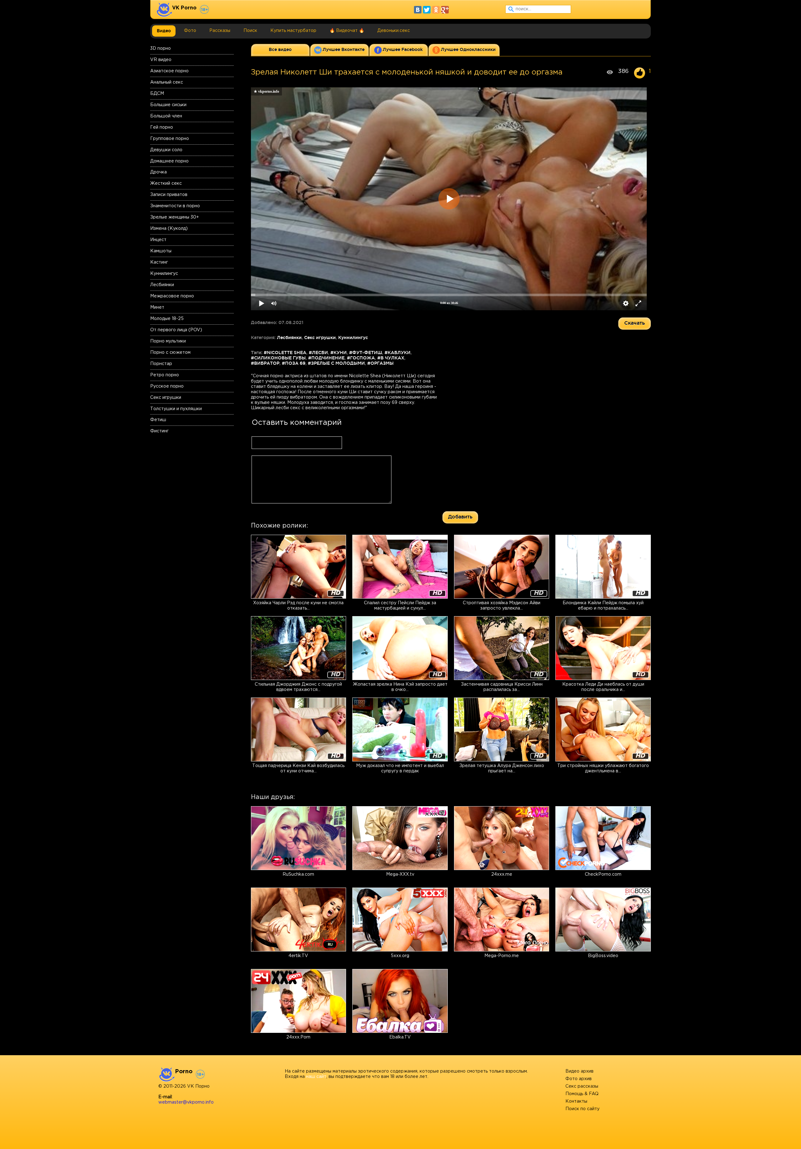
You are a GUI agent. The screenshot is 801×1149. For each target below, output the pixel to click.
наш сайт (316, 1077)
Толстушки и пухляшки (176, 409)
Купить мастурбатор (293, 31)
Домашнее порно (169, 161)
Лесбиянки (162, 285)
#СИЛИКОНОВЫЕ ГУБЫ (278, 357)
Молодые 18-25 (167, 319)
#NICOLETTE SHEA (285, 352)
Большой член (166, 116)
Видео (164, 30)
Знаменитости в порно (175, 206)
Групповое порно (169, 139)
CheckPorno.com (603, 874)
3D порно (160, 48)
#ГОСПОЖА (361, 357)
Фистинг (159, 431)
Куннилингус (164, 274)
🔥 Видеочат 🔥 (346, 31)
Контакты (576, 1101)
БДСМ (157, 93)
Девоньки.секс (393, 31)
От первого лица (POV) (176, 330)
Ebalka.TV (400, 1037)
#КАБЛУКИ (398, 352)
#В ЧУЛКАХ (390, 357)
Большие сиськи (168, 105)
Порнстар (161, 364)
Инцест (158, 240)
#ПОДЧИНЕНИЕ (326, 357)
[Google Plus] (445, 9)
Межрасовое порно (172, 296)
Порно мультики (168, 341)
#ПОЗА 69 (293, 363)
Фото (190, 31)
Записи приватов (168, 195)
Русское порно (167, 386)
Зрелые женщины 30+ (174, 217)
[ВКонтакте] (417, 9)
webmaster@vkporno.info (186, 1102)
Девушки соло (166, 150)
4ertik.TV (298, 956)
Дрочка (158, 172)
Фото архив (578, 1079)
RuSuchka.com (298, 874)
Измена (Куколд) (169, 228)
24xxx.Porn (298, 1037)
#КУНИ (338, 352)
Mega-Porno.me (501, 956)
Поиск (250, 31)
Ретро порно (164, 375)
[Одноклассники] (436, 9)
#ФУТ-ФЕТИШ (365, 352)
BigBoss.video (603, 956)
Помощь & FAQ (582, 1094)
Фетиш (158, 420)
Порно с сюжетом (170, 352)
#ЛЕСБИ (318, 352)
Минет (157, 307)
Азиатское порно (169, 71)
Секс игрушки (165, 397)
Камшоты (160, 251)
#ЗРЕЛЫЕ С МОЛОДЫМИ (336, 363)
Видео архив (579, 1071)
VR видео (160, 60)
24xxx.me (501, 874)
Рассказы (219, 31)
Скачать (634, 323)
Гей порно (161, 127)
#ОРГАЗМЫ (380, 363)
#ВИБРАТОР (265, 363)
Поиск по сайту (582, 1109)
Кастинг (159, 262)
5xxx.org (400, 956)
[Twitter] (427, 9)
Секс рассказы (581, 1086)
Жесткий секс (166, 183)
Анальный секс (166, 82)
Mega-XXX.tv (400, 874)
